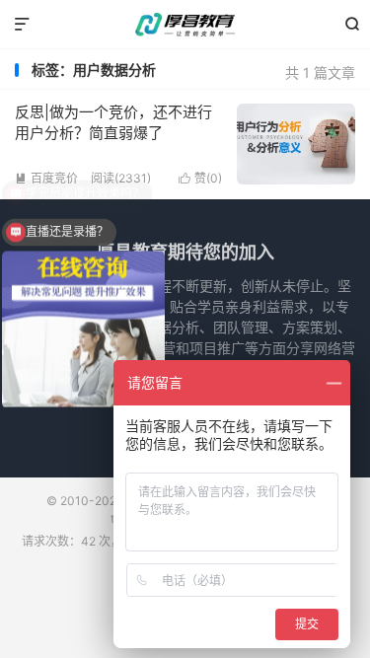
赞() (200, 178)
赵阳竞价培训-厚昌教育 (185, 25)
